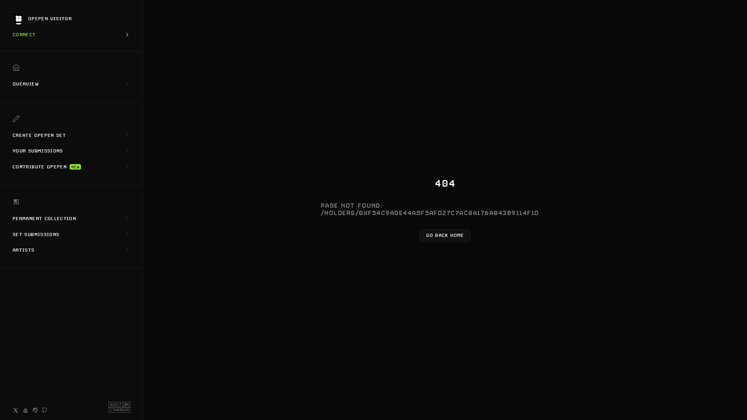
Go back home (445, 235)
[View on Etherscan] (35, 410)
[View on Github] (45, 411)
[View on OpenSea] (25, 410)
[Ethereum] (119, 407)
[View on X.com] (15, 410)
